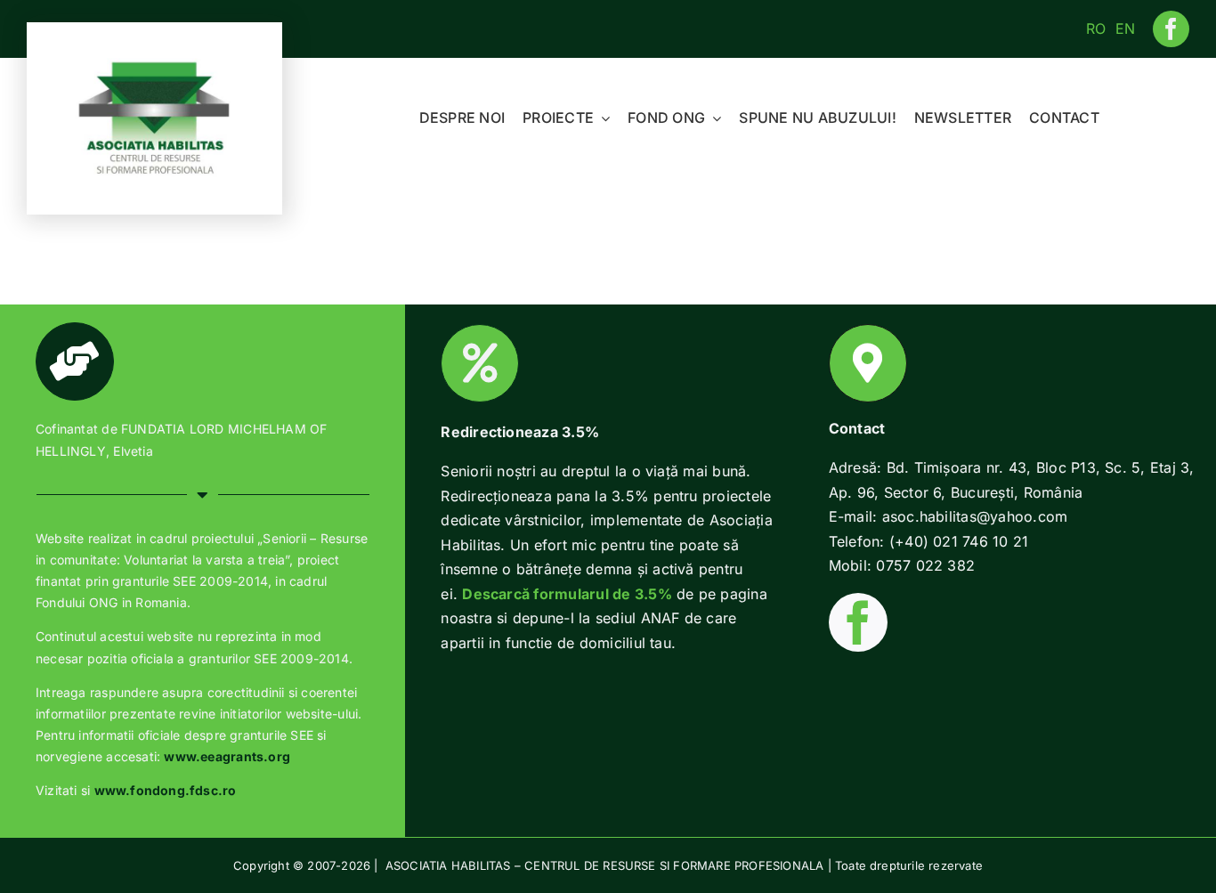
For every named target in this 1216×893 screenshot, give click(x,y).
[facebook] (1171, 29)
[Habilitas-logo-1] (155, 65)
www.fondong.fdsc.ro (165, 790)
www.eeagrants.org (227, 756)
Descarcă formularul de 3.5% (566, 594)
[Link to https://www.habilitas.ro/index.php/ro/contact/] (868, 363)
